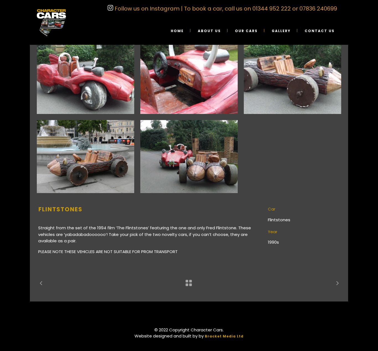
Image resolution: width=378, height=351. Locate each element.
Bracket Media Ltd (224, 336)
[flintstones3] (189, 77)
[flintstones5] (189, 156)
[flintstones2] (292, 77)
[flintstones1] (85, 156)
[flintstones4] (85, 77)
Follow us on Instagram (146, 8)
